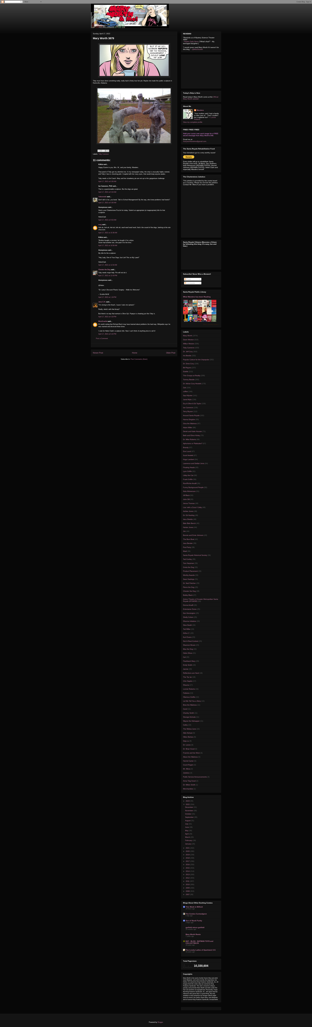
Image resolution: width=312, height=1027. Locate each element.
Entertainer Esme (189, 609)
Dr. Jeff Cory (188, 352)
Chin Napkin (187, 681)
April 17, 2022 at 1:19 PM (107, 297)
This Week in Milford (194, 907)
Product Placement (190, 571)
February (189, 840)
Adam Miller (187, 427)
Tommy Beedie (189, 380)
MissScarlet (102, 321)
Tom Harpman (188, 563)
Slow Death (187, 625)
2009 (188, 888)
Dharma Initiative (189, 621)
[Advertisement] (201, 71)
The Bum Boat (188, 539)
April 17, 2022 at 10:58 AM (107, 245)
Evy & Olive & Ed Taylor (192, 403)
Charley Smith (188, 713)
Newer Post (98, 353)
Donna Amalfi (188, 605)
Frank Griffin (188, 479)
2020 (188, 851)
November (189, 811)
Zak (184, 388)
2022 (188, 804)
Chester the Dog (104, 269)
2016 (188, 864)
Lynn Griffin (187, 471)
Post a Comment (102, 338)
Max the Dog (188, 649)
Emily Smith (187, 665)
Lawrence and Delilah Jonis (193, 463)
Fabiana (186, 693)
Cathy (185, 725)
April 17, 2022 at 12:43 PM (107, 275)
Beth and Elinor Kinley (191, 435)
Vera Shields (188, 519)
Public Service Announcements (195, 777)
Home (134, 353)
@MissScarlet (197, 49)
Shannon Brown (189, 645)
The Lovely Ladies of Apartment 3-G (201, 950)
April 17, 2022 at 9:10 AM (107, 192)
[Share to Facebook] (105, 151)
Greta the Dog (188, 567)
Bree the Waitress (190, 705)
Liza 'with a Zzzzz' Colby (192, 507)
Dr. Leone (187, 745)
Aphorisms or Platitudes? (192, 443)
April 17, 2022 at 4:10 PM (107, 317)
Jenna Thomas (189, 503)
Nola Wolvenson (189, 491)
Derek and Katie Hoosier (192, 431)
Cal (184, 657)
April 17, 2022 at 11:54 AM (107, 265)
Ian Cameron (188, 408)
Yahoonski (102, 197)
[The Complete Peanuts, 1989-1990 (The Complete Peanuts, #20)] (196, 311)
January (188, 844)
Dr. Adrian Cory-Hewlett (192, 384)
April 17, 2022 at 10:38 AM (107, 233)
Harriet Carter (188, 761)
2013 (188, 874)
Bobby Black (188, 595)
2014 (188, 871)
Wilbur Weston (188, 344)
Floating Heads (189, 467)
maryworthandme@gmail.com (194, 141)
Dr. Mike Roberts (189, 439)
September (189, 817)
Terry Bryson (188, 411)
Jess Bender (188, 543)
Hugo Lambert (188, 459)
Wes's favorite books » (211, 324)
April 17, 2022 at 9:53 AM (107, 220)
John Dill (186, 499)
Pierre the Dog (188, 587)
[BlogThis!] (101, 151)
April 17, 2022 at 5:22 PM (107, 334)
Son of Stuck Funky (194, 921)
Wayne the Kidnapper (191, 721)
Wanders (200, 110)
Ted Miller (186, 629)
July (187, 824)
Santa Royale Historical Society (195, 555)
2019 (188, 855)
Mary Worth (187, 336)
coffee (185, 391)
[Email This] (99, 151)
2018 (188, 858)
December (189, 807)
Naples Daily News (191, 41)
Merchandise (188, 789)
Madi (185, 551)
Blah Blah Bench (189, 523)
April (187, 834)
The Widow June (189, 729)
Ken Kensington (189, 613)
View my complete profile (192, 122)
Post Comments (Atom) (139, 359)
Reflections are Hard (191, 673)
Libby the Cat (188, 475)
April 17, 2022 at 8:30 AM (107, 181)
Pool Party (187, 547)
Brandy (186, 447)
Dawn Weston (188, 340)
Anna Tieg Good (189, 781)
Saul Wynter (187, 395)
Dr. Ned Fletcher (189, 583)
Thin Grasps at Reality (191, 375)
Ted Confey (187, 559)
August (188, 821)
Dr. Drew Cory (188, 364)
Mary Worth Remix (193, 934)
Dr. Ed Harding (188, 515)
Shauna (186, 685)
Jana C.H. (102, 302)
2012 (188, 878)
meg (100, 224)
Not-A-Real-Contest (190, 641)
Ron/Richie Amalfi (190, 483)
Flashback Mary (189, 661)
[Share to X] (103, 151)
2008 (188, 891)
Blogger (160, 1022)
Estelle (185, 371)
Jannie (185, 669)
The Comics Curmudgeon (196, 914)
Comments (190, 283)
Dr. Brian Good (189, 749)
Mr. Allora (186, 769)
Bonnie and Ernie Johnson (193, 535)
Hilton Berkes (188, 737)
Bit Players (187, 368)
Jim (184, 531)
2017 (188, 861)
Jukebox (186, 773)
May (187, 831)
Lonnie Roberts (189, 689)
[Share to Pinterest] (108, 151)
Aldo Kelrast (187, 733)
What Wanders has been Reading (197, 297)
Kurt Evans (187, 637)
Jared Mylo (187, 399)
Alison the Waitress (190, 757)
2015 (188, 868)
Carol (185, 709)
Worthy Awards (189, 575)
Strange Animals (189, 717)
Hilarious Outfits (189, 697)
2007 (188, 894)
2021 (188, 848)
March (187, 837)
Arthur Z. (186, 633)
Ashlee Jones (188, 511)
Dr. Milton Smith (189, 785)
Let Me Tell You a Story (192, 701)
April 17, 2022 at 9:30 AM (107, 203)
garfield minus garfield (195, 927)
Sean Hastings (188, 579)
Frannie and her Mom (191, 753)
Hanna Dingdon (189, 419)
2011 (188, 881)
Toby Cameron (103, 154)
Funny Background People (193, 487)
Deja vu (186, 741)
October (188, 814)
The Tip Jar (187, 677)
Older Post (170, 353)
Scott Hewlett (188, 455)
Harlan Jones (188, 527)
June (187, 827)
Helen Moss (187, 653)
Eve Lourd (187, 451)
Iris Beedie (187, 356)
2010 (188, 884)
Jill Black (186, 495)
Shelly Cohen (188, 617)
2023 (188, 801)
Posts (188, 279)
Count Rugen (188, 765)
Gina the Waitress (190, 423)
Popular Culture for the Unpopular (196, 360)
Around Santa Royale (191, 415)
